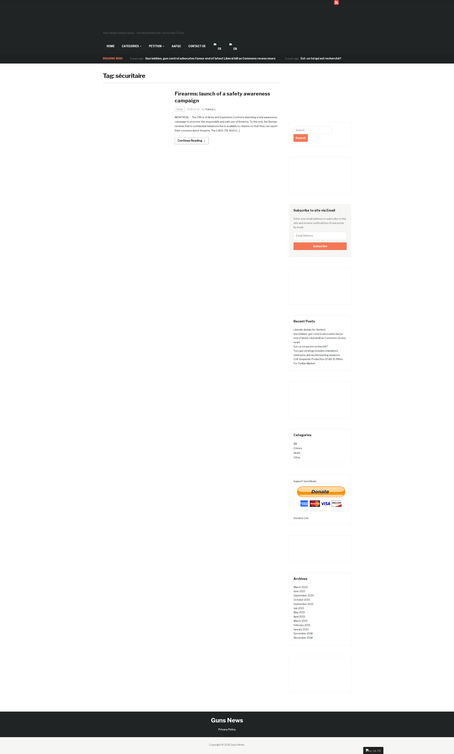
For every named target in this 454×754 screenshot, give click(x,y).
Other (179, 109)
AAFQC (176, 46)
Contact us (197, 46)
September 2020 (304, 595)
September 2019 (303, 603)
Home (111, 46)
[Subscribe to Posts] (336, 2)
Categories (130, 46)
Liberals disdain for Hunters (310, 329)
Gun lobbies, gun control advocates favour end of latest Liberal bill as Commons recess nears (198, 58)
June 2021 (299, 591)
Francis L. (210, 109)
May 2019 (299, 612)
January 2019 (301, 629)
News (297, 452)
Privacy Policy (227, 729)
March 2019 (300, 620)
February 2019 (302, 625)
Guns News (227, 720)
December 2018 (303, 633)
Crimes (298, 448)
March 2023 (301, 587)
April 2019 (299, 616)
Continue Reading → (192, 140)
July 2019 (299, 608)
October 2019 (302, 599)
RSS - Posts (345, 2)
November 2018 (303, 637)
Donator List (301, 518)
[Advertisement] (320, 95)
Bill (295, 443)
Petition (155, 46)
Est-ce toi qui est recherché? (308, 58)
